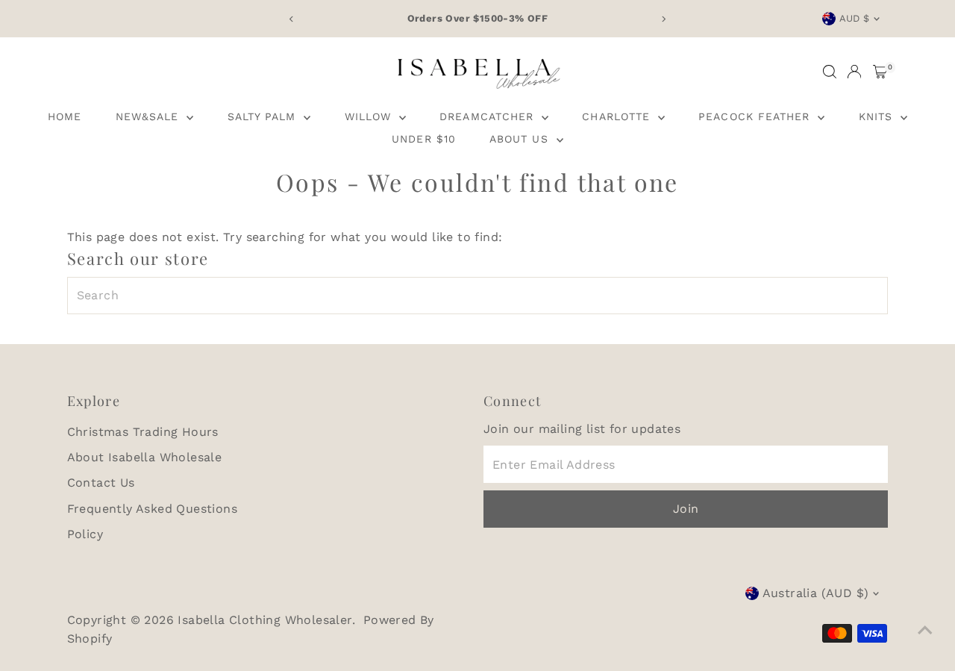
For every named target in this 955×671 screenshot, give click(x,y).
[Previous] (292, 19)
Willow (370, 116)
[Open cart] (880, 71)
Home (64, 116)
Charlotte (618, 116)
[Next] (663, 19)
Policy (85, 534)
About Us (520, 139)
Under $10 (423, 139)
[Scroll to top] (925, 630)
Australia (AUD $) (816, 593)
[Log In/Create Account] (854, 71)
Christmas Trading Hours (143, 432)
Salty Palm (264, 116)
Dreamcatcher (488, 116)
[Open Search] (829, 71)
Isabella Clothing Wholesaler (264, 620)
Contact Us (101, 482)
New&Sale (149, 116)
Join (686, 509)
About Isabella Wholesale (144, 457)
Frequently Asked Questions (152, 509)
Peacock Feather (756, 116)
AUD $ (854, 18)
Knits (878, 116)
